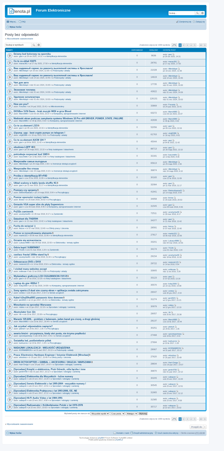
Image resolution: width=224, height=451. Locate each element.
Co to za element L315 (26, 125)
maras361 (23, 63)
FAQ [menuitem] (24, 22)
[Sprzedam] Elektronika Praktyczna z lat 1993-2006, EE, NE (45, 390)
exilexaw (22, 271)
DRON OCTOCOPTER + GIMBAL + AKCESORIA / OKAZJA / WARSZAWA (52, 362)
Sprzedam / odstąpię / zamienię (62, 307)
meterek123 (24, 264)
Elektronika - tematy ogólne (67, 243)
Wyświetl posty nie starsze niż (77, 413)
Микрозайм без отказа (26, 168)
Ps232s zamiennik (23, 211)
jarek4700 (23, 372)
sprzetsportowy (25, 336)
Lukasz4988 (24, 243)
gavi (21, 56)
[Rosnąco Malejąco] (132, 413)
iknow (21, 200)
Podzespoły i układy (61, 71)
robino (21, 307)
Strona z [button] (174, 45)
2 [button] (183, 45)
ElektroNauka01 (26, 192)
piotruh (22, 329)
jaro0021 (22, 300)
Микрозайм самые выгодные (30, 161)
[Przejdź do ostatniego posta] (173, 54)
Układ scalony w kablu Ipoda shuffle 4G (35, 183)
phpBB (101, 438)
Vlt (20, 314)
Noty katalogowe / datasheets (61, 149)
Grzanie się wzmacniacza (27, 240)
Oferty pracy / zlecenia (59, 228)
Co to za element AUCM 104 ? (30, 140)
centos (22, 293)
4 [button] (191, 45)
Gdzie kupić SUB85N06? (27, 247)
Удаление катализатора (27, 97)
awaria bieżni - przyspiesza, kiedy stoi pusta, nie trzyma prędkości (50, 333)
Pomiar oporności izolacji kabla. (31, 197)
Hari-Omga (24, 364)
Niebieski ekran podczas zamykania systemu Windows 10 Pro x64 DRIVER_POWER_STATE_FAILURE (68, 118)
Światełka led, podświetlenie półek (32, 340)
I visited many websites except (30, 269)
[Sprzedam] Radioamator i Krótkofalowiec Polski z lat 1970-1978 (48, 405)
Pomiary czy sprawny (25, 190)
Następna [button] (204, 45)
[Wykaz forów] (21, 11)
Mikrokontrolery (57, 106)
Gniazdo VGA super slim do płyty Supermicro (39, 204)
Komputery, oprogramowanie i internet (70, 114)
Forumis (22, 106)
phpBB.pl (119, 440)
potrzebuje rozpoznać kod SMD (31, 154)
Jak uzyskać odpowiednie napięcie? (33, 326)
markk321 (23, 235)
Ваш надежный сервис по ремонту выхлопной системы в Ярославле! (53, 68)
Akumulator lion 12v (25, 312)
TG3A (21, 250)
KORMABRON (25, 350)
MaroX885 (23, 114)
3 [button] (187, 45)
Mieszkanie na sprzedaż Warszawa (32, 304)
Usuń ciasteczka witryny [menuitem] (168, 433)
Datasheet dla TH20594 (26, 218)
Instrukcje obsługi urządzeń (64, 164)
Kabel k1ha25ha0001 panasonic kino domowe (38, 297)
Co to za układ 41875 (25, 61)
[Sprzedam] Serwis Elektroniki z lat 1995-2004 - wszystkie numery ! (50, 383)
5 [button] (194, 45)
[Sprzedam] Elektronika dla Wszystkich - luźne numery (43, 376)
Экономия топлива (24, 89)
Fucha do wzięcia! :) (24, 226)
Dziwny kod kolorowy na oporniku (32, 54)
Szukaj (197, 13)
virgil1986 (23, 135)
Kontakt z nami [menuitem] (123, 433)
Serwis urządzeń (57, 293)
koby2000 (23, 286)
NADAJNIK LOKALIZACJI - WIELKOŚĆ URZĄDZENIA (42, 347)
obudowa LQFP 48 (24, 147)
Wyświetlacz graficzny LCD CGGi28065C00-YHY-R (40, 276)
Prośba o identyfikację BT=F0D (30, 175)
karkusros (23, 343)
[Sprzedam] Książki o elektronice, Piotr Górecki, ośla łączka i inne (49, 369)
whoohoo (23, 357)
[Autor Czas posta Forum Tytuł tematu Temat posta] (117, 413)
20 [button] (201, 45)
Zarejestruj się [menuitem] (185, 22)
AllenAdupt (23, 71)
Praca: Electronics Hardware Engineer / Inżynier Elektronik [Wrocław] (51, 355)
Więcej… (13, 22)
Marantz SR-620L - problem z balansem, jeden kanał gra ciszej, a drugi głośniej (57, 319)
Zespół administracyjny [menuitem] (143, 433)
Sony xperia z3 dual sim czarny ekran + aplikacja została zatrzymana (51, 290)
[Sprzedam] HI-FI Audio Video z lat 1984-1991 (38, 398)
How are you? (21, 104)
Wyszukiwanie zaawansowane (202, 13)
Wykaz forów (16, 27)
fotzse (21, 228)
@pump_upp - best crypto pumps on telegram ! (39, 132)
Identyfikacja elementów (56, 56)
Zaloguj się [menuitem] (200, 22)
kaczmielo (23, 157)
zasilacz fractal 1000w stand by (30, 254)
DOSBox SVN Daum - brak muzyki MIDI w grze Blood (42, 111)
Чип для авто (21, 82)
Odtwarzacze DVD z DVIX (27, 261)
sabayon (22, 379)
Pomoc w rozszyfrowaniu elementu (33, 233)
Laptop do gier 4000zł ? (26, 283)
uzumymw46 (24, 214)
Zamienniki (58, 214)
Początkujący (63, 192)
